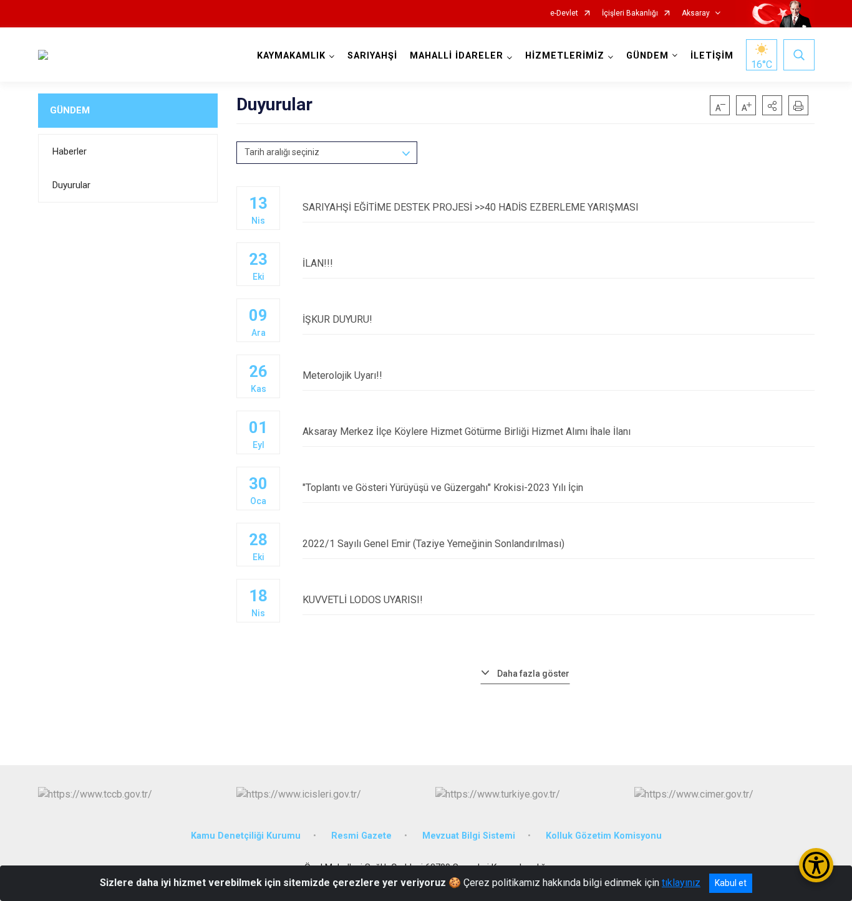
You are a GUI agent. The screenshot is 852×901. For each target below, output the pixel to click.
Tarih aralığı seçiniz (281, 152)
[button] (772, 105)
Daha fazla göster (533, 674)
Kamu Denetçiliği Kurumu (246, 836)
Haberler (69, 151)
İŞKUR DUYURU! (337, 319)
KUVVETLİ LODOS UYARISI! (363, 600)
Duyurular (71, 185)
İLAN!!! (318, 263)
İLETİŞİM (711, 55)
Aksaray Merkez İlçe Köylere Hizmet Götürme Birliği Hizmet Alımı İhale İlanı (467, 431)
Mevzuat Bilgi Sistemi (468, 836)
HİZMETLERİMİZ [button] (564, 55)
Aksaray (696, 13)
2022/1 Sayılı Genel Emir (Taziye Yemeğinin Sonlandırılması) (433, 544)
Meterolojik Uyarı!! (342, 375)
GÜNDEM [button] (647, 55)
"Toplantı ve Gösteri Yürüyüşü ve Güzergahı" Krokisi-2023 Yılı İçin (443, 487)
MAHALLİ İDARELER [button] (456, 55)
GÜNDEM (70, 110)
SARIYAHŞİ (372, 55)
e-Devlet (564, 13)
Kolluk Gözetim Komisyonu (604, 836)
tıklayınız (681, 883)
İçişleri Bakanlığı (630, 13)
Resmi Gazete (361, 836)
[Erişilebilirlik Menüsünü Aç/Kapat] (816, 865)
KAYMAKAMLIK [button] (291, 55)
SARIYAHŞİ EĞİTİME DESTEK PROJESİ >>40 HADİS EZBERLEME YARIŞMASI (471, 207)
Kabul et (731, 883)
